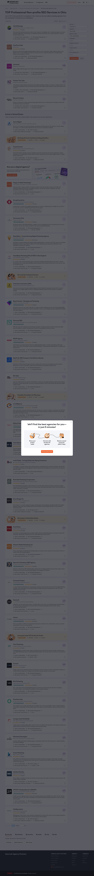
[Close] (71, 422)
